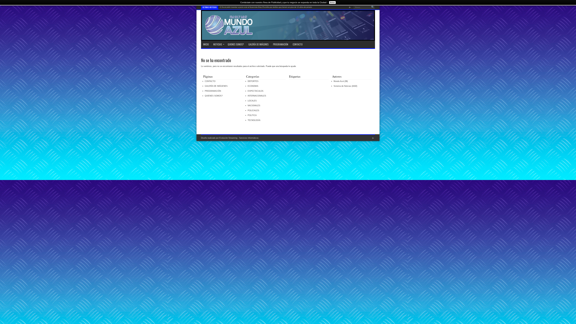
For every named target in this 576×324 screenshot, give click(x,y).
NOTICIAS (217, 44)
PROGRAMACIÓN (280, 44)
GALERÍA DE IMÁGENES (258, 44)
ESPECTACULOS (255, 91)
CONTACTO (298, 44)
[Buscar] (372, 7)
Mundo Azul (339, 81)
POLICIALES (253, 110)
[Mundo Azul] (229, 33)
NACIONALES (254, 105)
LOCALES (252, 101)
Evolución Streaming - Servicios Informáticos (239, 138)
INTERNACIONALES (257, 96)
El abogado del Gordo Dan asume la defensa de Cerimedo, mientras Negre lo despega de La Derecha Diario (264, 7)
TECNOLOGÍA (254, 120)
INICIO (206, 44)
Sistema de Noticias (342, 86)
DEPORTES (253, 81)
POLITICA (252, 115)
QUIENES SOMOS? (236, 44)
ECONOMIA (253, 86)
